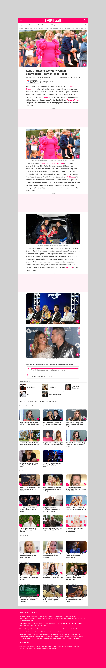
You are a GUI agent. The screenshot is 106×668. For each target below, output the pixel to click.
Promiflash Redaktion (44, 77)
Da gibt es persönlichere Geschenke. (43, 376)
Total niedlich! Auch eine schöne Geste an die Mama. (48, 370)
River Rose (46, 97)
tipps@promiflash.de (52, 401)
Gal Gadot (71, 177)
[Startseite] (53, 20)
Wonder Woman (73, 100)
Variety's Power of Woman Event (52, 163)
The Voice (69, 267)
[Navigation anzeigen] (21, 20)
